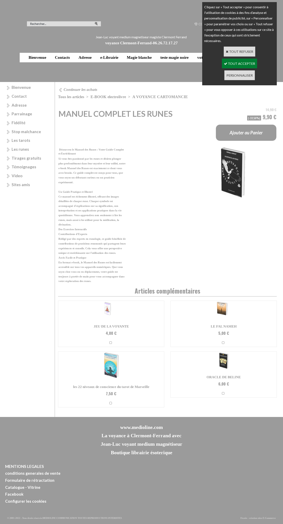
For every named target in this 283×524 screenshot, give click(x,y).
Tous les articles (71, 97)
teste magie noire (174, 57)
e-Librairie (109, 57)
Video (17, 175)
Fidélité (18, 122)
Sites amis (21, 184)
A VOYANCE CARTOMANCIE (160, 97)
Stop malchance (26, 131)
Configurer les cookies (25, 501)
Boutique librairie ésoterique (141, 452)
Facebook (14, 494)
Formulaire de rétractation (29, 480)
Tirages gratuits (26, 158)
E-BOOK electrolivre (108, 97)
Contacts (62, 57)
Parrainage (22, 113)
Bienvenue (37, 57)
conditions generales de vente (32, 473)
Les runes (20, 149)
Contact (19, 96)
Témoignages (24, 166)
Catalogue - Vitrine (22, 487)
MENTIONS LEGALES (24, 466)
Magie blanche (139, 57)
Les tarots (21, 140)
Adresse (85, 57)
